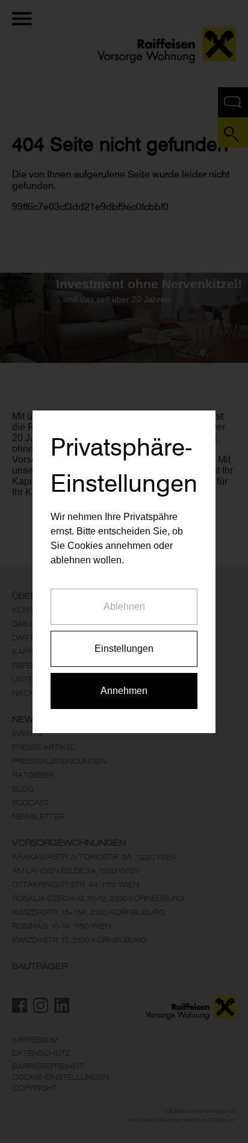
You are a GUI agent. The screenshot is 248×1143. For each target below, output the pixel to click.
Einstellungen (124, 648)
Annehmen (124, 691)
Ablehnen (124, 606)
